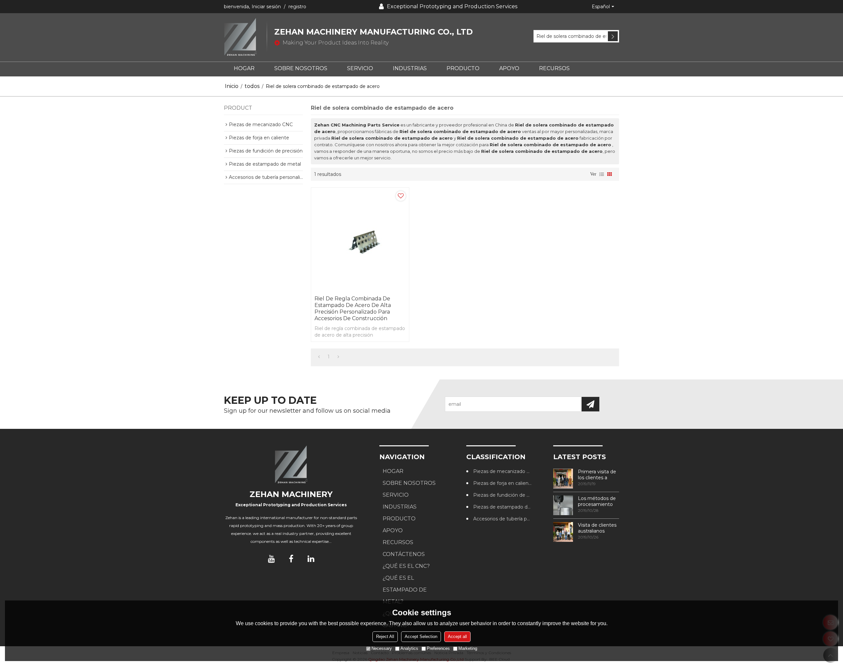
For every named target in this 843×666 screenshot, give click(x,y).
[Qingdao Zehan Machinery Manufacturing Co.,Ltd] (245, 37)
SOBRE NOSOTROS (300, 68)
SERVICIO (360, 68)
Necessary (381, 648)
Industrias (410, 68)
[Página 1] (319, 357)
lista (602, 174)
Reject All (385, 636)
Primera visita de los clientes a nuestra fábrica (597, 475)
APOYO (509, 68)
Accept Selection (421, 636)
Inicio (231, 86)
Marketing (467, 648)
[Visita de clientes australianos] (563, 532)
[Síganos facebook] (291, 558)
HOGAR (244, 68)
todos (252, 86)
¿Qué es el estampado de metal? (405, 590)
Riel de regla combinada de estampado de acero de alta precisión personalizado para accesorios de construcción (352, 308)
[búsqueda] (613, 36)
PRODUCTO (463, 68)
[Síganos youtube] (271, 558)
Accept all (457, 636)
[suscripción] (590, 404)
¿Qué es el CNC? (406, 566)
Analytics (409, 648)
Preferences (438, 648)
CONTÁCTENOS (404, 554)
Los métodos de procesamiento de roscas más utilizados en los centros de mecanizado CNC (598, 501)
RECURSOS (554, 68)
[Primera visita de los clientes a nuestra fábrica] (563, 478)
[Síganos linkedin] (311, 558)
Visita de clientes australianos (597, 528)
